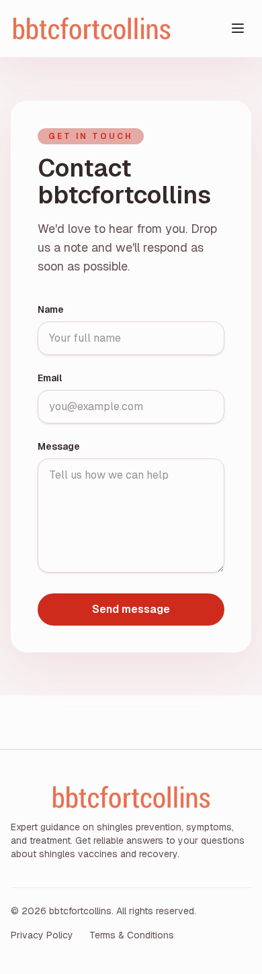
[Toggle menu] (237, 28)
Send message (131, 609)
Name (51, 309)
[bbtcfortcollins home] (117, 28)
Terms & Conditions (131, 935)
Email (50, 378)
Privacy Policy (42, 935)
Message (59, 446)
